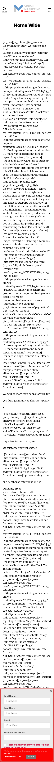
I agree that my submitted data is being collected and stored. (26, 746)
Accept (31, 757)
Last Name (9, 708)
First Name (9, 696)
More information (13, 757)
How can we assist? (14, 732)
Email (7, 720)
